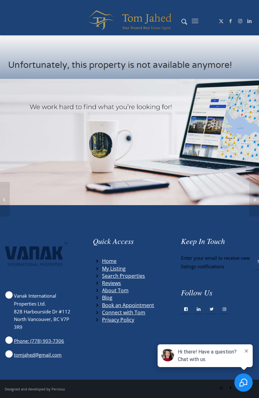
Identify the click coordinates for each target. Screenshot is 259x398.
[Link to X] (221, 21)
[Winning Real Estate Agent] (130, 21)
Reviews (111, 283)
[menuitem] (181, 21)
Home (109, 261)
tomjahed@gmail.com (38, 355)
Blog (107, 297)
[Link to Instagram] (240, 21)
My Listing (114, 268)
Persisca (58, 389)
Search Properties (123, 275)
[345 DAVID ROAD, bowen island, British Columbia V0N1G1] (5, 199)
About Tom (115, 290)
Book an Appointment (128, 305)
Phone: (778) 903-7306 (39, 341)
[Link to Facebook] (230, 21)
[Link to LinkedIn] (249, 21)
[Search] (181, 21)
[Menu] (195, 20)
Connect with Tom (123, 312)
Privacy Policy (118, 319)
